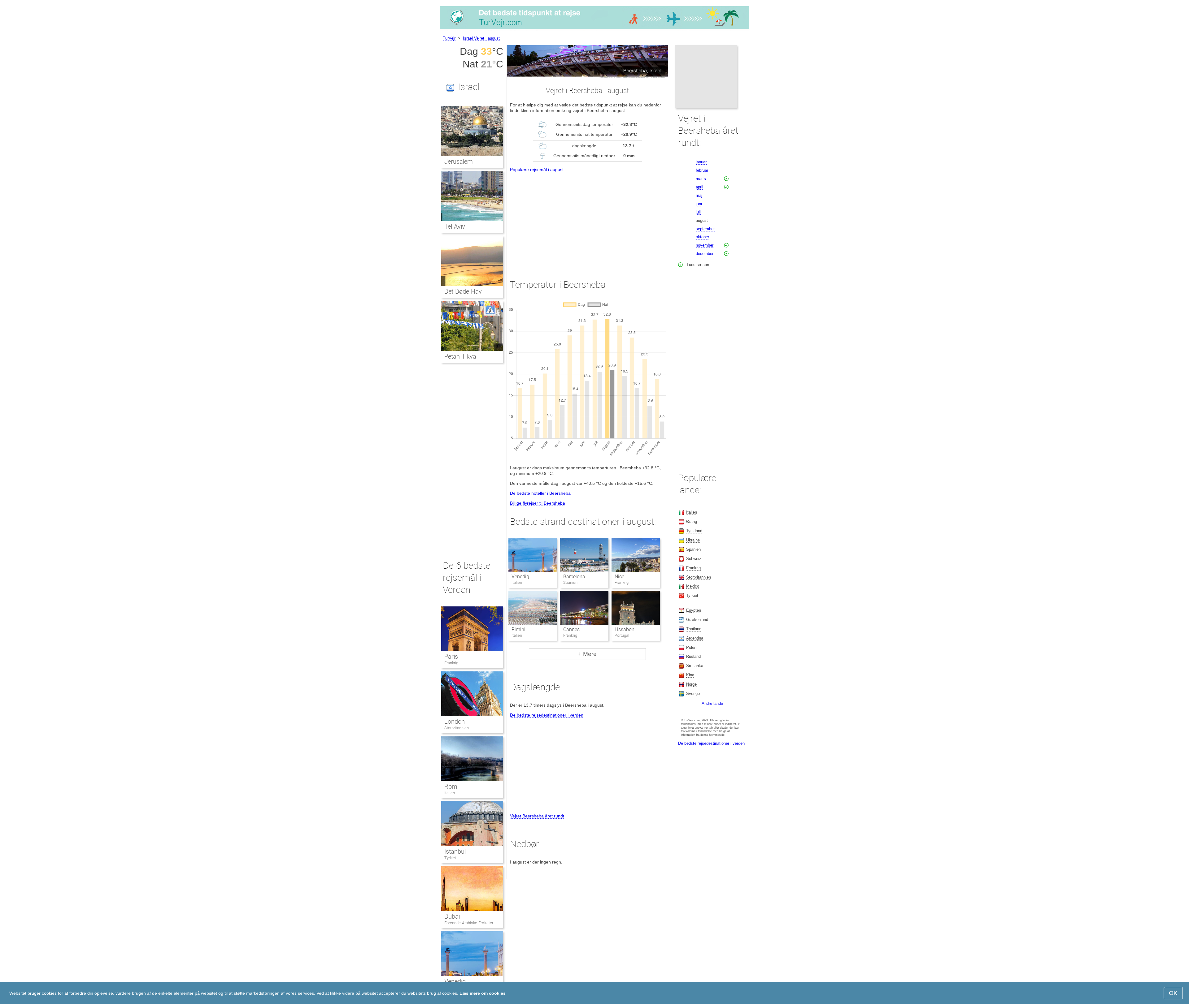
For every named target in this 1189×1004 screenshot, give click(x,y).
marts (701, 178)
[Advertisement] (587, 220)
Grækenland (697, 619)
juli (698, 212)
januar (701, 162)
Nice (619, 577)
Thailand (693, 629)
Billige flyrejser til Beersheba (537, 503)
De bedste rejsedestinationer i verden (546, 715)
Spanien (693, 549)
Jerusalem (458, 161)
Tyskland (694, 530)
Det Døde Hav (463, 291)
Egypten (693, 610)
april (699, 187)
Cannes (571, 629)
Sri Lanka (694, 665)
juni (699, 203)
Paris (451, 656)
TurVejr (449, 38)
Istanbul (455, 851)
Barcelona (574, 577)
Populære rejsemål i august (537, 169)
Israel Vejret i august (481, 38)
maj (699, 195)
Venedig (520, 577)
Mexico (692, 586)
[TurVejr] (594, 29)
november (704, 245)
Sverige (693, 693)
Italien (449, 793)
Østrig (691, 521)
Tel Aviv (454, 226)
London (454, 721)
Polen (691, 647)
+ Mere (587, 654)
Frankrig (451, 663)
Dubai (452, 916)
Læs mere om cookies (482, 993)
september (705, 228)
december (704, 253)
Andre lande (712, 703)
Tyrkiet (450, 857)
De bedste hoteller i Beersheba (540, 493)
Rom (450, 786)
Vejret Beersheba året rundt (537, 815)
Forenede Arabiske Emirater (468, 922)
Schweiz (693, 558)
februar (702, 170)
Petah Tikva (460, 356)
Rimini (518, 629)
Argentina (694, 638)
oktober (702, 237)
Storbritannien (456, 728)
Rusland (693, 656)
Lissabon (624, 629)
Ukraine (693, 540)
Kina (690, 675)
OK (1173, 993)
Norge (691, 684)
